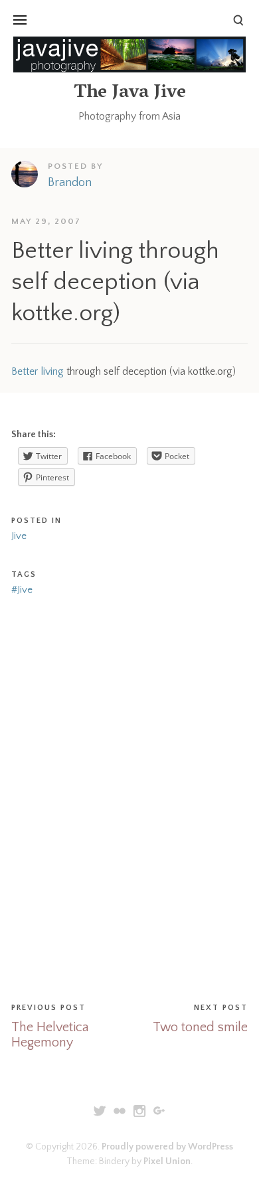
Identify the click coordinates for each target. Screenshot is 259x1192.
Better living (37, 371)
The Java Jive (130, 93)
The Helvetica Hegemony (50, 1035)
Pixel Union (167, 1161)
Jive (19, 536)
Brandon (70, 182)
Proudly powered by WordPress (167, 1147)
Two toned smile (200, 1027)
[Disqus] (129, 796)
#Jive (22, 589)
